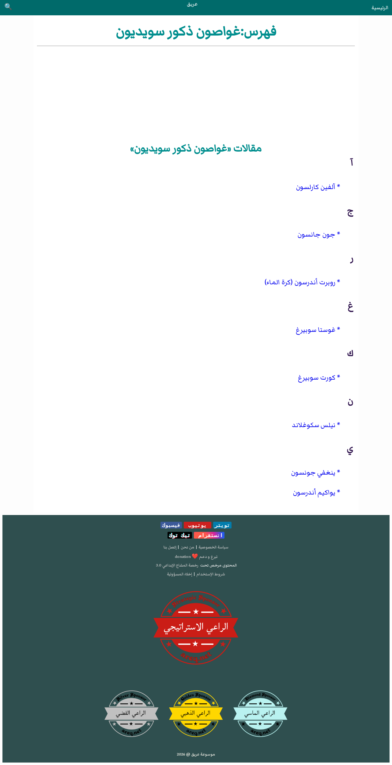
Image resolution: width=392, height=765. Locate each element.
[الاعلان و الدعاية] (196, 628)
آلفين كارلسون (315, 187)
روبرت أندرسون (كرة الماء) (300, 282)
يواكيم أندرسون (314, 492)
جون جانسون (316, 234)
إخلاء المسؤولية (179, 574)
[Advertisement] (196, 93)
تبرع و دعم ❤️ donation (196, 557)
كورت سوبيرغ (316, 378)
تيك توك (179, 535)
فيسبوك (171, 525)
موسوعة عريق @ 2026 (196, 754)
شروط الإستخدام (210, 574)
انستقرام (209, 535)
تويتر (222, 525)
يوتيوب (197, 525)
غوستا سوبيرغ (315, 330)
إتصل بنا (170, 547)
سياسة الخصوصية (213, 547)
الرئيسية (379, 8)
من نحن (187, 547)
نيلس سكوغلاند (313, 425)
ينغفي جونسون (313, 473)
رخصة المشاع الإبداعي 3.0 (177, 565)
